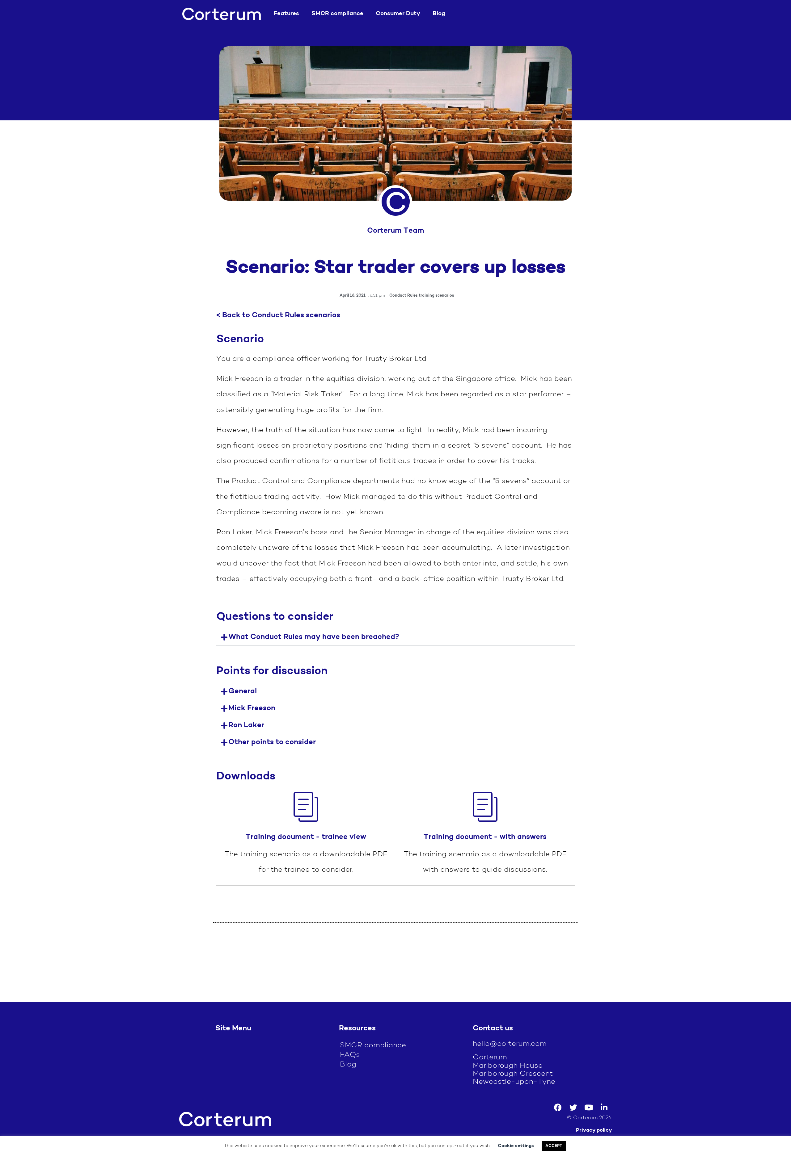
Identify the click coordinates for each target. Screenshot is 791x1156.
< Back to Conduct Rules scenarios (278, 315)
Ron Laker (246, 725)
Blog (439, 14)
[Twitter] (573, 1107)
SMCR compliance (337, 14)
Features (286, 14)
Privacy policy (594, 1130)
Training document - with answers (485, 837)
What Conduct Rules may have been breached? (313, 637)
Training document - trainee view (306, 837)
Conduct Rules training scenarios (421, 296)
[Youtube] (588, 1107)
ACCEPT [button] (553, 1146)
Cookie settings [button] (516, 1146)
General (242, 691)
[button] (395, 637)
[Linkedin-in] (604, 1107)
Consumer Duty (398, 14)
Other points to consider (272, 742)
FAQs (350, 1055)
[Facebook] (557, 1107)
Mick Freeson (251, 708)
